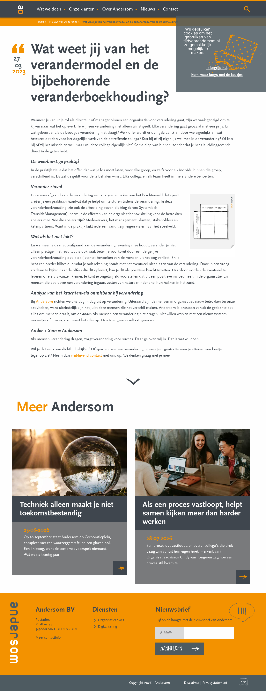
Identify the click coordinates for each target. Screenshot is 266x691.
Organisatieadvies (111, 620)
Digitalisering (107, 626)
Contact (170, 9)
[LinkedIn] (244, 682)
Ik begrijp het (216, 67)
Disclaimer (191, 683)
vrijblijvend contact (86, 355)
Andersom (44, 301)
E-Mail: (166, 633)
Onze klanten (81, 9)
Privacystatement (214, 683)
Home (40, 22)
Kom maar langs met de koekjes (217, 74)
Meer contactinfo (48, 638)
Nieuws (148, 9)
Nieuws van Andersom (63, 22)
